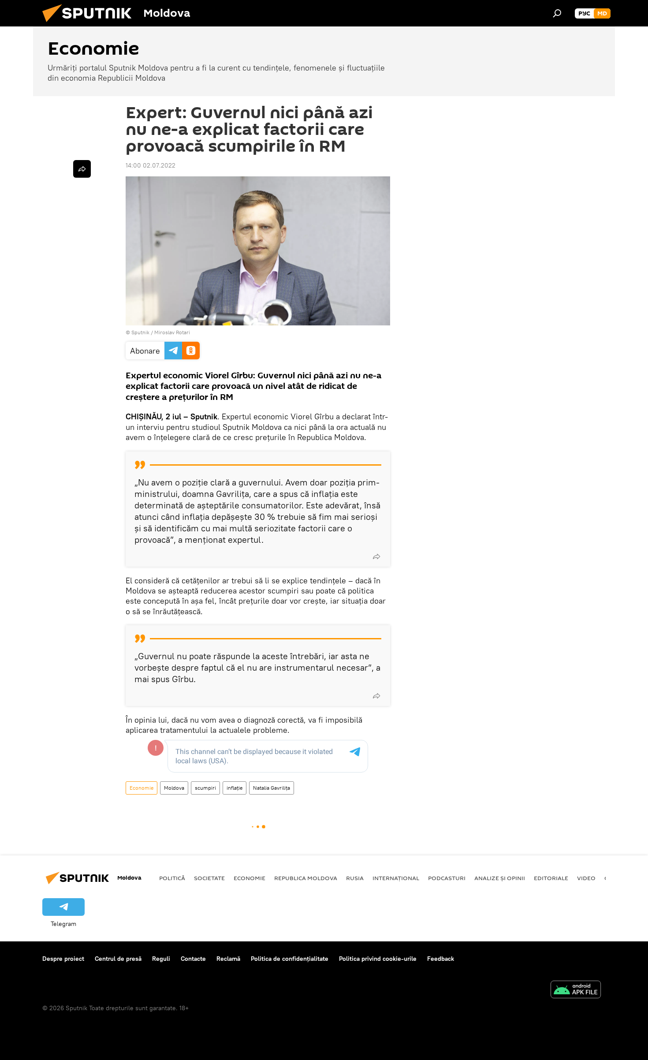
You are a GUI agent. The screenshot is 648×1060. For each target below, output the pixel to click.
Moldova (174, 787)
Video (586, 878)
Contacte (193, 959)
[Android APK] (576, 990)
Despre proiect (63, 959)
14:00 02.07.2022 (150, 165)
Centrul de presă (118, 959)
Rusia (355, 878)
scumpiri (205, 787)
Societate (209, 878)
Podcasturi (447, 878)
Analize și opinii (499, 878)
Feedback (440, 959)
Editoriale (551, 878)
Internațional (395, 878)
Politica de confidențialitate (289, 959)
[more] (376, 556)
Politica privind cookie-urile (378, 959)
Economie (141, 787)
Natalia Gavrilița (271, 787)
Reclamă (228, 959)
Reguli (161, 959)
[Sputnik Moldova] (90, 24)
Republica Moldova (305, 878)
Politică (172, 878)
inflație (234, 787)
